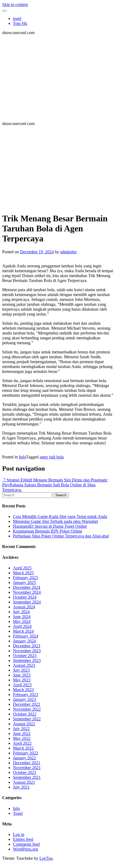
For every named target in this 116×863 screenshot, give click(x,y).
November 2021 (27, 767)
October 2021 (24, 772)
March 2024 (23, 631)
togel (17, 18)
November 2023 (27, 650)
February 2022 (25, 753)
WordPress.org (25, 849)
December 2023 (26, 646)
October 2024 (24, 597)
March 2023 (23, 689)
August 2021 (24, 782)
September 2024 (27, 602)
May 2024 (21, 621)
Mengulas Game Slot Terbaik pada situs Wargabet (55, 521)
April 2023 (22, 684)
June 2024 (21, 616)
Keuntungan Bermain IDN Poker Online (47, 531)
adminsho (68, 252)
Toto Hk (20, 23)
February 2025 (25, 577)
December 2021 (26, 762)
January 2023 (24, 699)
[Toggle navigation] (4, 11)
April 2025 (22, 568)
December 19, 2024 (37, 252)
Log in (18, 834)
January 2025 (24, 582)
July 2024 (21, 611)
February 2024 (25, 636)
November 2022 (27, 709)
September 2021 (27, 777)
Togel (18, 813)
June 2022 (21, 733)
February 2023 (25, 694)
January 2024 (24, 641)
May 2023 (21, 680)
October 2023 (24, 655)
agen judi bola (52, 457)
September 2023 (27, 660)
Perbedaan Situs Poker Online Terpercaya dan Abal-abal (61, 536)
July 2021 (21, 787)
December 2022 (26, 704)
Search (60, 495)
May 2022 (21, 738)
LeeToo (46, 858)
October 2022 (24, 714)
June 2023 (21, 675)
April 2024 (22, 626)
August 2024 (24, 607)
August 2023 (24, 665)
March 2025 (23, 572)
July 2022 (21, 728)
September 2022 (27, 719)
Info (22, 457)
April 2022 (22, 743)
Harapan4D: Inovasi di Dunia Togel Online (50, 526)
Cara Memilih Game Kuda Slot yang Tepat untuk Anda (60, 516)
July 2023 (21, 670)
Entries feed (23, 839)
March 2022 (23, 748)
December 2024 (26, 587)
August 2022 (24, 723)
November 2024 (27, 592)
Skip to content (15, 4)
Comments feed (26, 844)
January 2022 (24, 758)
